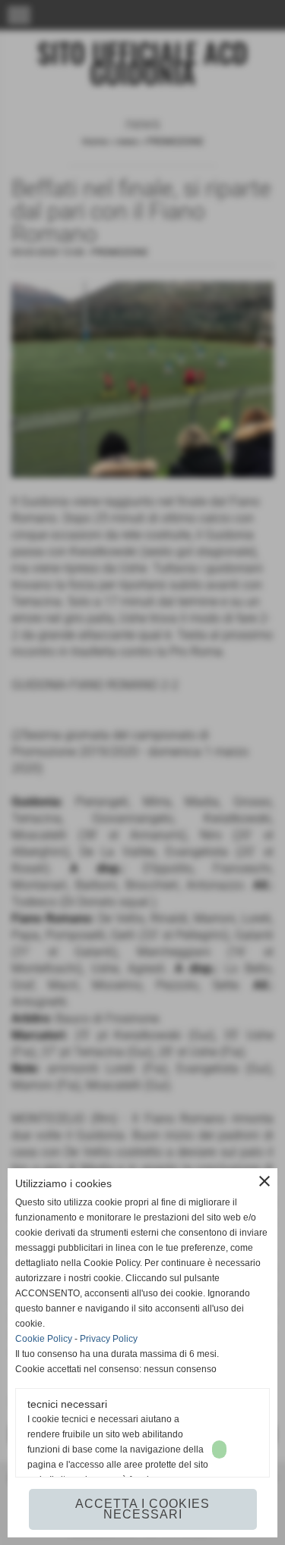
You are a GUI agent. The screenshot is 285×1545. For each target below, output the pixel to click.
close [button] (264, 1181)
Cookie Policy (43, 1338)
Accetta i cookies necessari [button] (142, 1509)
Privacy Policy (109, 1338)
